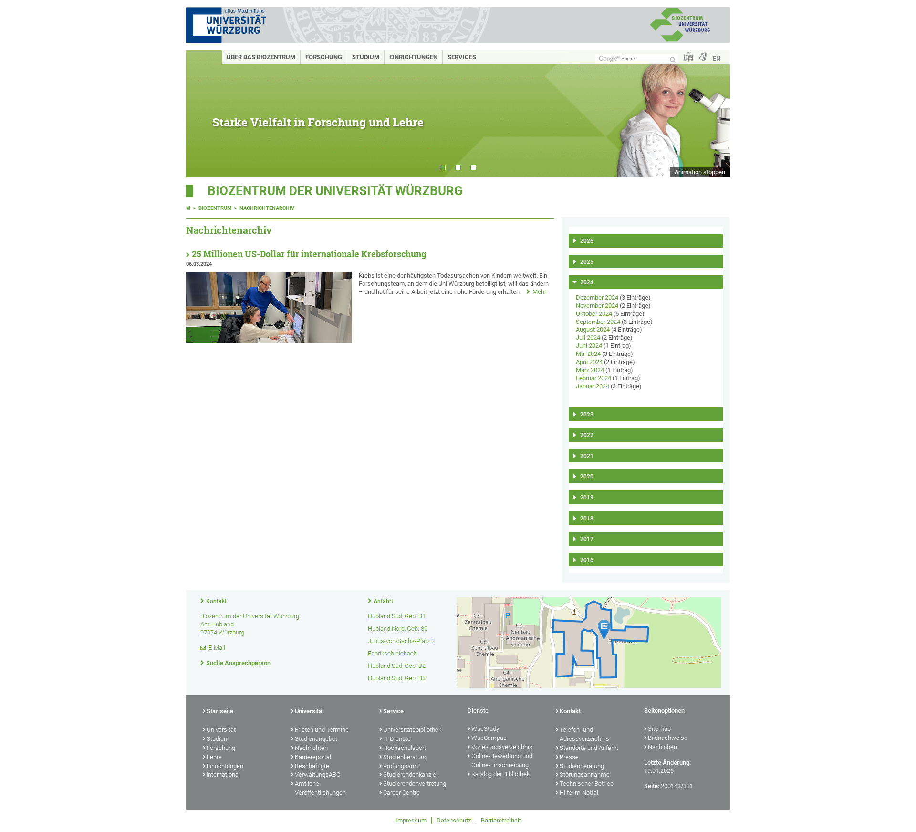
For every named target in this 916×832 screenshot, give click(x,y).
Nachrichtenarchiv (266, 208)
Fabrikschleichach (392, 653)
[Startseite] (188, 208)
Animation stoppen (700, 172)
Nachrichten (311, 747)
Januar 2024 (592, 386)
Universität (221, 729)
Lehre (214, 756)
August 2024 (593, 329)
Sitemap (659, 728)
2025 (586, 262)
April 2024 (589, 361)
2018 (586, 518)
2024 (586, 282)
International (223, 774)
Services (462, 57)
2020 (586, 476)
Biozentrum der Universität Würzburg (335, 191)
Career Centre (401, 792)
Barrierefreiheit (501, 820)
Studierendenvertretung (414, 783)
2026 (586, 241)
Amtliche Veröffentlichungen (320, 788)
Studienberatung (405, 756)
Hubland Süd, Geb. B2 (397, 665)
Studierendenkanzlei (410, 774)
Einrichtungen (413, 57)
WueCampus (489, 737)
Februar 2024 (593, 378)
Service (393, 711)
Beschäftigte (312, 766)
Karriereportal (313, 756)
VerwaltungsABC (317, 774)
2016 (586, 560)
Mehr (539, 291)
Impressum (411, 820)
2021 (586, 456)
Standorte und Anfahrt (589, 747)
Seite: (651, 786)
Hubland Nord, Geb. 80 (397, 628)
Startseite (220, 711)
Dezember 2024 (597, 297)
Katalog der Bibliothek (500, 774)
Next (713, 113)
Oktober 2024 (594, 313)
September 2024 (598, 321)
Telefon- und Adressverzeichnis (584, 734)
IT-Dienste (397, 738)
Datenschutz (454, 820)
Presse (569, 756)
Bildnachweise (667, 737)
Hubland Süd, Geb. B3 (397, 678)
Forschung (323, 57)
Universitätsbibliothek (412, 729)
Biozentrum (215, 208)
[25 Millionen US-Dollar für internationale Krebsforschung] (269, 340)
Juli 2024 (588, 337)
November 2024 (597, 305)
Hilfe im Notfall (580, 792)
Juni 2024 (589, 345)
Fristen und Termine (322, 729)
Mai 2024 (588, 353)
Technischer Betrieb (587, 783)
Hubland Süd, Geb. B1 (397, 616)
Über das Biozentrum (261, 57)
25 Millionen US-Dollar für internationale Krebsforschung (309, 254)
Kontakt (216, 601)
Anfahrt (383, 601)
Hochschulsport (404, 747)
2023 (586, 414)
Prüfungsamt (400, 766)
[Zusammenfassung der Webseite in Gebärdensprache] (703, 57)
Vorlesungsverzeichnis (501, 746)
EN (716, 58)
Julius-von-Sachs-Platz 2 (401, 641)
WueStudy (485, 728)
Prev (203, 113)
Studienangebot (316, 738)
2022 (586, 435)
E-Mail (216, 647)
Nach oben (662, 746)
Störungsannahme (585, 774)
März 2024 (590, 370)
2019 (586, 497)
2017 (586, 539)
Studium (365, 57)
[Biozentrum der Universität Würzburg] (679, 40)
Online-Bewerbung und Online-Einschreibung (501, 760)
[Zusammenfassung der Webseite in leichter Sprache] (688, 57)
